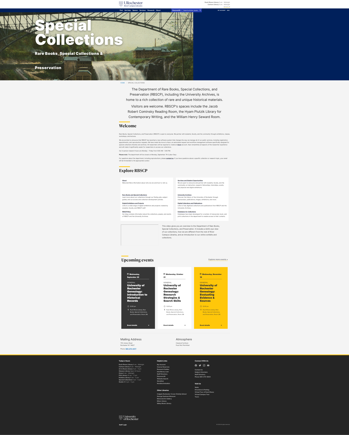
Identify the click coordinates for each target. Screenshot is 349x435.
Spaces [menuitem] (135, 10)
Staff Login (123, 425)
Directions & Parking (202, 390)
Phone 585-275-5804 (203, 377)
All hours (226, 7)
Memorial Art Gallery (164, 399)
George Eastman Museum (166, 396)
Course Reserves (163, 367)
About (124, 180)
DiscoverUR (161, 376)
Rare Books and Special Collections (134, 195)
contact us (170, 158)
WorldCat (160, 381)
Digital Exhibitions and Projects (133, 203)
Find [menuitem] (121, 10)
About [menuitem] (158, 10)
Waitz (197, 387)
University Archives (184, 195)
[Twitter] (200, 365)
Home (122, 83)
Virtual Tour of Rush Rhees (204, 392)
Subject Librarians (201, 372)
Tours (197, 397)
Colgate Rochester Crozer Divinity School (171, 394)
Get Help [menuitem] (128, 10)
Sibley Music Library (164, 403)
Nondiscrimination (163, 383)
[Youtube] (208, 365)
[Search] (200, 10)
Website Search (162, 379)
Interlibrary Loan (163, 372)
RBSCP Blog (126, 212)
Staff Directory (162, 374)
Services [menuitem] (143, 10)
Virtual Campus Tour (202, 394)
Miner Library (162, 401)
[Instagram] (204, 365)
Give (228, 10)
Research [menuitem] (151, 10)
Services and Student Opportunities (190, 180)
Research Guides (163, 369)
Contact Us (199, 370)
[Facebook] (196, 365)
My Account (221, 10)
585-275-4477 (131, 349)
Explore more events (217, 259)
